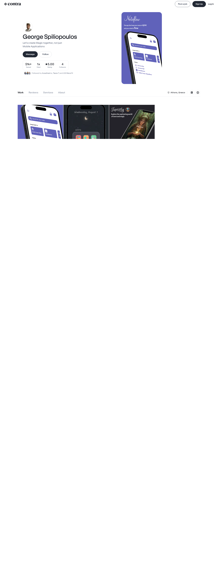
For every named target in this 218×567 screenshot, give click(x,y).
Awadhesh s (47, 73)
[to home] (12, 4)
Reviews (33, 92)
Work (21, 92)
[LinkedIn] (191, 92)
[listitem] (62, 65)
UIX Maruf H (68, 73)
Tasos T (56, 73)
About (61, 92)
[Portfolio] (198, 92)
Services (48, 92)
